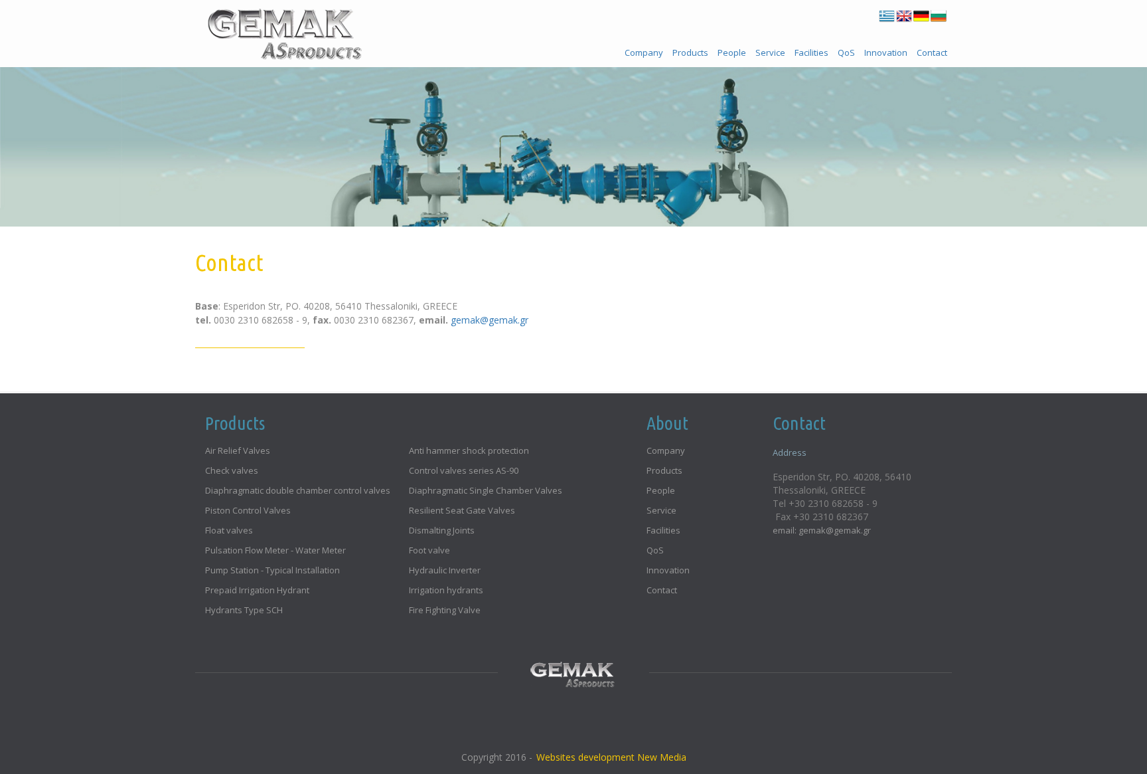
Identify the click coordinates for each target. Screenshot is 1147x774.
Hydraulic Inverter (445, 570)
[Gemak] (283, 29)
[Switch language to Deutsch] (921, 16)
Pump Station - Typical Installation (272, 570)
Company (644, 52)
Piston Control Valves (248, 510)
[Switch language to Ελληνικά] (887, 16)
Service (770, 52)
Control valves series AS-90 (463, 470)
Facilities (811, 52)
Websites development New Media (611, 757)
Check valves (231, 470)
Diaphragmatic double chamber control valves (297, 490)
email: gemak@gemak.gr (822, 530)
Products (690, 52)
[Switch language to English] (904, 16)
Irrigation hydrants (446, 590)
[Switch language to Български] (939, 16)
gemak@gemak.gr (489, 320)
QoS (846, 52)
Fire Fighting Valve (445, 610)
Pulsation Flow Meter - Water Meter (275, 550)
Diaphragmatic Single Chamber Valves (485, 490)
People (732, 52)
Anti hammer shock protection (469, 450)
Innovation (885, 52)
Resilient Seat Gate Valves (462, 510)
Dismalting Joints (442, 530)
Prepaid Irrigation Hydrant (257, 590)
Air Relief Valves (237, 450)
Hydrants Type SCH (244, 610)
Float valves (229, 530)
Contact (932, 52)
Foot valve (429, 550)
